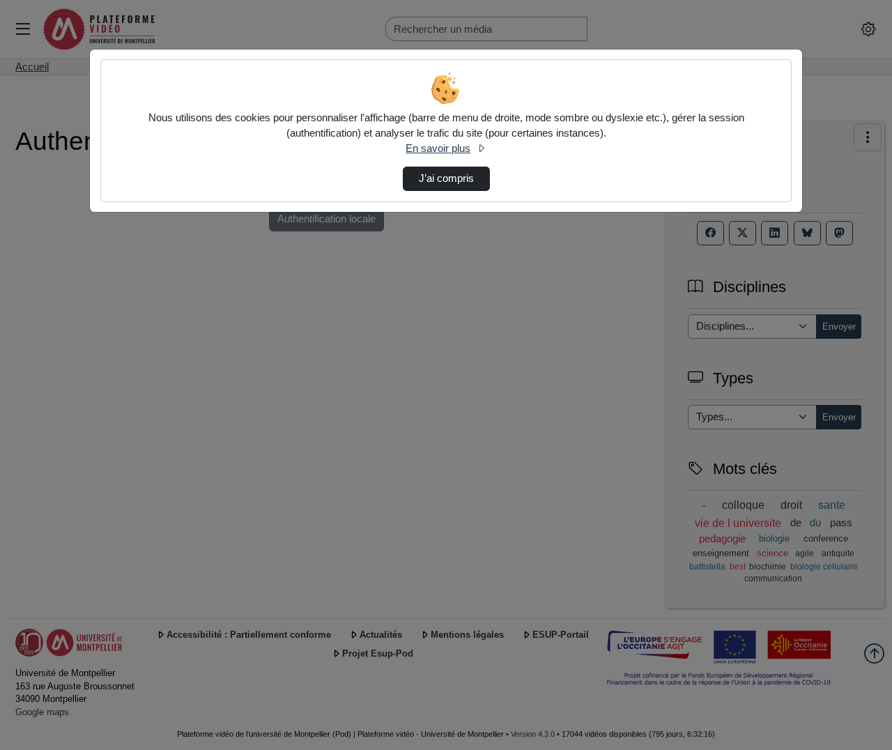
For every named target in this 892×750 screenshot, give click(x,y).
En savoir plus (438, 148)
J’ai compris (446, 178)
